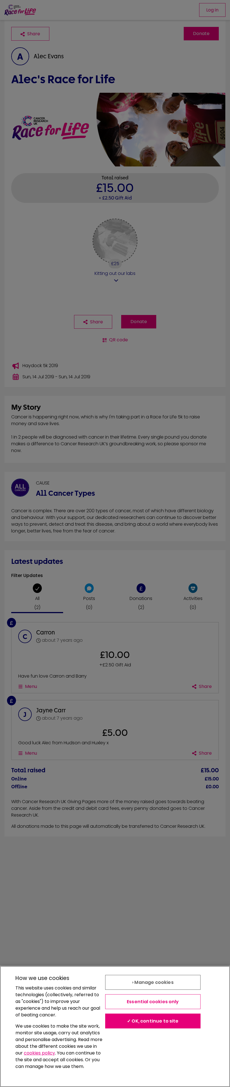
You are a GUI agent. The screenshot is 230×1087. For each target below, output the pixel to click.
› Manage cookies (153, 982)
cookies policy (39, 1053)
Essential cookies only (153, 1001)
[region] (115, 1026)
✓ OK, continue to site (153, 1021)
